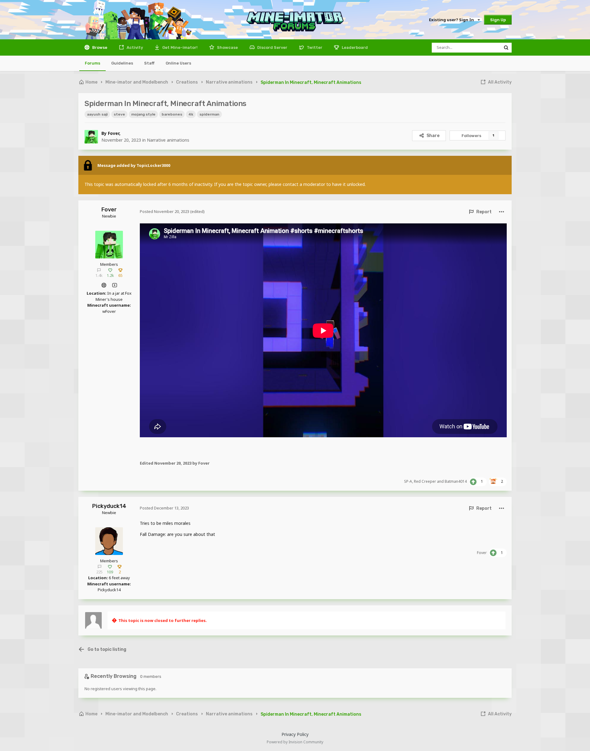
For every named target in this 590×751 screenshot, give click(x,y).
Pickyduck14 (109, 506)
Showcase (227, 47)
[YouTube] (114, 285)
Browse (99, 47)
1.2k (110, 275)
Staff (149, 63)
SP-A (408, 481)
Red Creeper (425, 481)
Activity (134, 47)
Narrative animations (168, 140)
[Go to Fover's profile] (91, 137)
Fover (113, 133)
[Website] (103, 285)
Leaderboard (354, 47)
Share (433, 135)
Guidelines (122, 63)
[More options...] (501, 211)
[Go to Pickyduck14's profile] (109, 541)
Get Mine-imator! (179, 47)
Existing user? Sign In (452, 19)
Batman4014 (456, 481)
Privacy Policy (295, 734)
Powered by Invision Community (295, 742)
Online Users (178, 63)
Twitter (314, 47)
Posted (164, 211)
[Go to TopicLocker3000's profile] (88, 165)
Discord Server (271, 47)
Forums (92, 63)
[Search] (506, 48)
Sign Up (498, 20)
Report (484, 211)
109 (110, 572)
